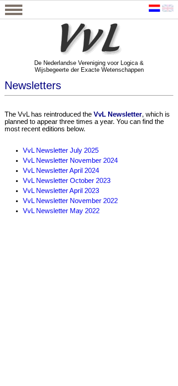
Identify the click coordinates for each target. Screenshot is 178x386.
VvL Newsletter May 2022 (61, 210)
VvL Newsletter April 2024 (61, 170)
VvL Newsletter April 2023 (61, 190)
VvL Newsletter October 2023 (66, 180)
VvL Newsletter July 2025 (61, 150)
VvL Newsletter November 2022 (70, 200)
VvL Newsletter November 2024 (70, 160)
